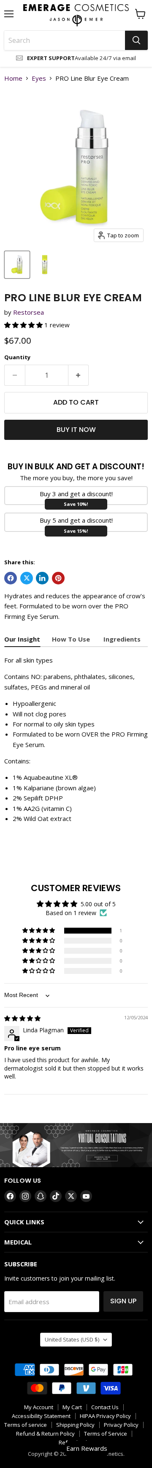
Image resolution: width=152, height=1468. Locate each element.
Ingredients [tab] (122, 639)
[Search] (136, 40)
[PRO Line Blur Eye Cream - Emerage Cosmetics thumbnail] (17, 264)
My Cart (72, 1407)
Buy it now (76, 429)
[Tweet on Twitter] (26, 578)
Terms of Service (105, 1433)
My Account (38, 1407)
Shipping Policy (75, 1425)
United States (72, 1339)
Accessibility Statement (41, 1416)
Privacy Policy (121, 1425)
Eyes (39, 78)
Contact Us (105, 1407)
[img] (22, 1018)
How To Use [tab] (72, 639)
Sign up (123, 1301)
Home (13, 78)
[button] (24, 325)
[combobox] (64, 40)
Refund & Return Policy (45, 1433)
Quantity (17, 357)
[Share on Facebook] (10, 578)
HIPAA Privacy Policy (105, 1416)
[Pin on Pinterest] (58, 578)
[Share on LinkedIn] (42, 578)
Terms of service (25, 1425)
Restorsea (28, 312)
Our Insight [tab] (22, 639)
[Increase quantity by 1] (78, 375)
